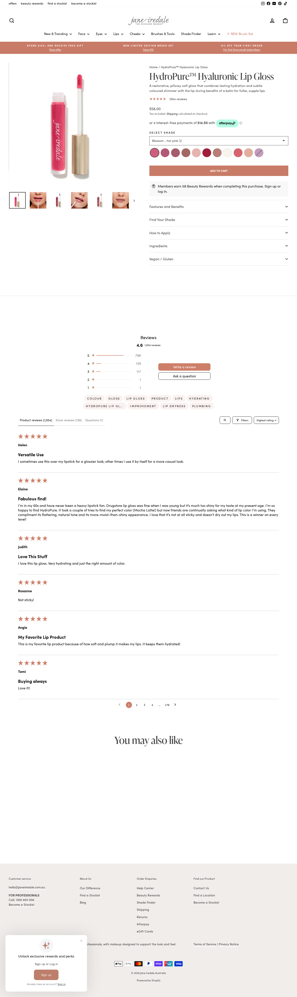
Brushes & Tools (163, 34)
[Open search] (225, 420)
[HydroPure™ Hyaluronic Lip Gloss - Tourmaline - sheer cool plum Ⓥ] (66, 839)
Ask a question (184, 376)
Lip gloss (136, 398)
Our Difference (90, 888)
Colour (94, 398)
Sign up (271, 186)
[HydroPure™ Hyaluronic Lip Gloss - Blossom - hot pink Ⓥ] (18, 839)
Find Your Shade (162, 219)
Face (82, 34)
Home (153, 67)
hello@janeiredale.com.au (27, 887)
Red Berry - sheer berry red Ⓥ (206, 152)
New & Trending (56, 34)
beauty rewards (32, 3)
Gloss (114, 398)
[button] (241, 47)
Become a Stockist (21, 904)
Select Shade (162, 132)
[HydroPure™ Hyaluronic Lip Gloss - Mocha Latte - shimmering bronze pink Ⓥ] (32, 839)
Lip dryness (174, 406)
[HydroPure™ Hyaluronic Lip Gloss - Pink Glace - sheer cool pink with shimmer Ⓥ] (37, 839)
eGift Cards (145, 931)
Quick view (41, 818)
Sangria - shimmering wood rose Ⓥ (217, 152)
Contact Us (201, 888)
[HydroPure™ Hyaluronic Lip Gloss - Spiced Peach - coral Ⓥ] (56, 839)
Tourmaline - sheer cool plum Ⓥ (259, 152)
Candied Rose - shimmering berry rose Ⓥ (165, 152)
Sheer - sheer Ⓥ (227, 152)
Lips (116, 34)
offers (13, 3)
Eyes (99, 34)
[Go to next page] (176, 705)
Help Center (145, 888)
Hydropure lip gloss (106, 406)
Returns (142, 917)
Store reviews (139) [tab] (69, 420)
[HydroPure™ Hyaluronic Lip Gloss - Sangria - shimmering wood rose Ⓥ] (46, 839)
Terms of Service (205, 944)
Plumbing (201, 406)
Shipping (172, 114)
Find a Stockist (90, 895)
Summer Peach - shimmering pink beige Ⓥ (248, 152)
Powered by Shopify (148, 980)
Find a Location (204, 895)
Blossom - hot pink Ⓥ (154, 152)
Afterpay (143, 924)
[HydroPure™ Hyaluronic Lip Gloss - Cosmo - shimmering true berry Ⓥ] (27, 839)
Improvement (143, 406)
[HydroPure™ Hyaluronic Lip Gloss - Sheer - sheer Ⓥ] (51, 839)
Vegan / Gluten (161, 259)
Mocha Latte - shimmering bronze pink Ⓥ (186, 152)
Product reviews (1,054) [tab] (36, 420)
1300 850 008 (25, 900)
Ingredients (158, 246)
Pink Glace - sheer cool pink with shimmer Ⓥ (196, 152)
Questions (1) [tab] (94, 420)
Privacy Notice (229, 944)
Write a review (184, 367)
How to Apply (159, 233)
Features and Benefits (166, 206)
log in (162, 191)
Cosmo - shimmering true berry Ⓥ (175, 152)
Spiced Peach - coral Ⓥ (238, 152)
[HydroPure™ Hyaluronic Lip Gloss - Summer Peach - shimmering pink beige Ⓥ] (61, 839)
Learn (212, 34)
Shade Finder (191, 34)
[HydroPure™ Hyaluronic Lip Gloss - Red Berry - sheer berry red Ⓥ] (42, 839)
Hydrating (199, 398)
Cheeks (135, 34)
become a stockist (84, 3)
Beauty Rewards (148, 895)
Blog (83, 902)
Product (160, 398)
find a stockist (57, 3)
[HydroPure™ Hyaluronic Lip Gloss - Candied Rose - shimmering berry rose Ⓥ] (23, 839)
